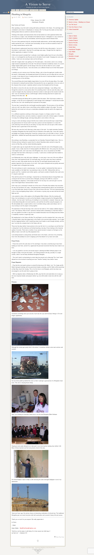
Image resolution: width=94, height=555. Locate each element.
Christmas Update (73, 19)
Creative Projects (73, 40)
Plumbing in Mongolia (21, 14)
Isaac (17, 10)
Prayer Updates (34, 10)
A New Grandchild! (73, 29)
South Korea (72, 58)
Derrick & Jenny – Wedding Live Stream (79, 22)
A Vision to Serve (37, 4)
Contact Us (43, 10)
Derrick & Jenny (73, 45)
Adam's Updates (28, 17)
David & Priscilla (73, 42)
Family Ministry (24, 10)
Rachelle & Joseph (74, 56)
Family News (72, 47)
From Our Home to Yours (75, 27)
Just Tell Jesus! (73, 24)
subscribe (5, 12)
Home (13, 10)
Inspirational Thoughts (74, 49)
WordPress (43, 547)
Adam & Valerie (73, 36)
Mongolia (71, 54)
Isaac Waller (72, 51)
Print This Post (60, 537)
